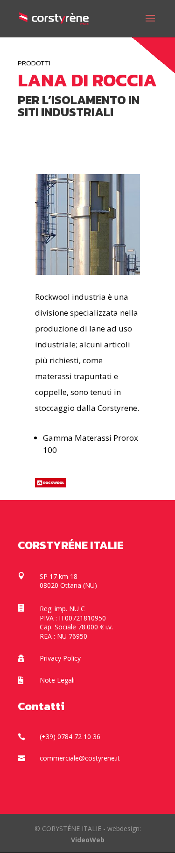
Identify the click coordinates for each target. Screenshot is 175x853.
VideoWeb (88, 839)
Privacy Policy (60, 658)
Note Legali (57, 680)
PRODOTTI (34, 62)
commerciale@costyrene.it (80, 758)
